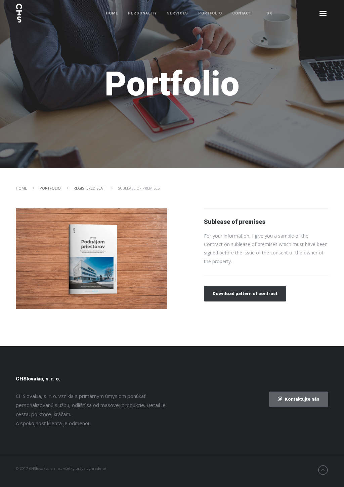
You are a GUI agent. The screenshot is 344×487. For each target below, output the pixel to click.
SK (269, 13)
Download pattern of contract (245, 293)
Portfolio (210, 13)
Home (112, 13)
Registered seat (89, 188)
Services (177, 13)
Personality (142, 13)
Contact (241, 13)
